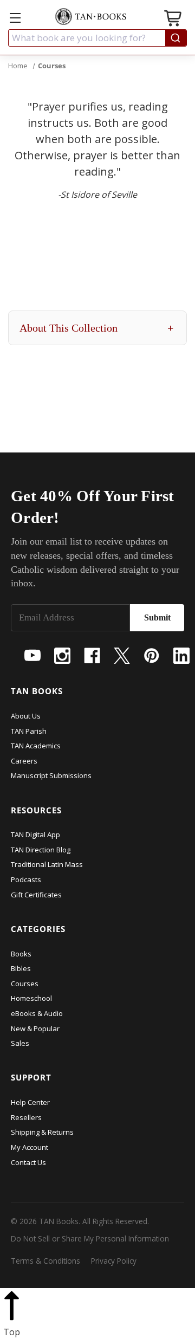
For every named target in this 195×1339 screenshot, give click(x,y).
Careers (24, 761)
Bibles (21, 968)
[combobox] (97, 38)
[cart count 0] (174, 20)
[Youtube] (32, 656)
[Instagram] (62, 656)
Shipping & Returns (42, 1132)
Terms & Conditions (45, 1261)
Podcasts (26, 879)
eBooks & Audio (37, 1013)
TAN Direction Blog (40, 850)
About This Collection (96, 328)
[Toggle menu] (15, 18)
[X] (122, 656)
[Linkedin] (181, 656)
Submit (157, 617)
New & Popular (35, 1028)
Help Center (30, 1102)
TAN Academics (36, 746)
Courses (24, 983)
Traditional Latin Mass (47, 864)
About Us (26, 716)
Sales (20, 1043)
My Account (29, 1147)
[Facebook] (92, 656)
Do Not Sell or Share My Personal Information (90, 1238)
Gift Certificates (36, 895)
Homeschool (31, 998)
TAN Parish (29, 731)
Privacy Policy (113, 1261)
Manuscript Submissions (51, 775)
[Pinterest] (152, 656)
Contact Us (28, 1162)
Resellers (26, 1117)
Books (21, 954)
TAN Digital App (35, 834)
